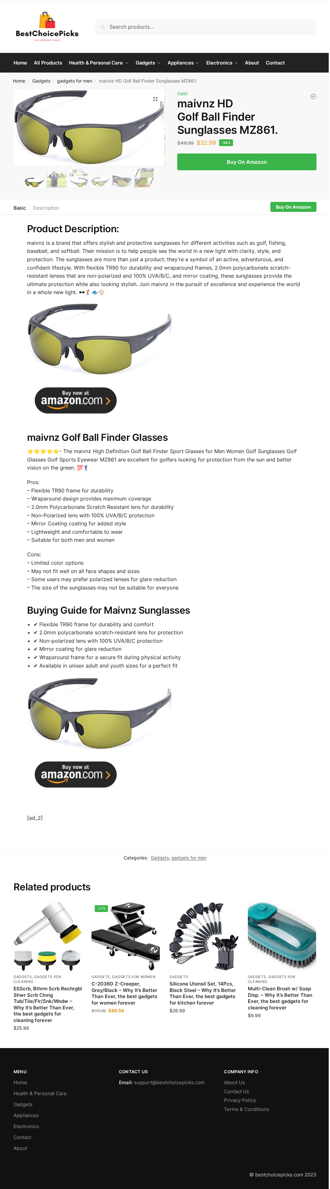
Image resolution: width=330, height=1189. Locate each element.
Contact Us (236, 1091)
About (20, 1148)
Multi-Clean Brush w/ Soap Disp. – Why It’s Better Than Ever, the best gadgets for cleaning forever (280, 998)
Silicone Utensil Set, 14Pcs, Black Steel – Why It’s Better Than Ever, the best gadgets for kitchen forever (203, 993)
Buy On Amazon (247, 162)
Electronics (26, 1126)
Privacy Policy (240, 1100)
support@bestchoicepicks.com (169, 1082)
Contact (22, 1137)
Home (19, 81)
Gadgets (41, 81)
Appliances (26, 1115)
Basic (20, 208)
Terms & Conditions (246, 1109)
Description (46, 208)
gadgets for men (74, 81)
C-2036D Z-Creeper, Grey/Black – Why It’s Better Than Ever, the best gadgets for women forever (124, 993)
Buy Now (47, 1041)
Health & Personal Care (40, 1093)
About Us (234, 1082)
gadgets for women (133, 977)
